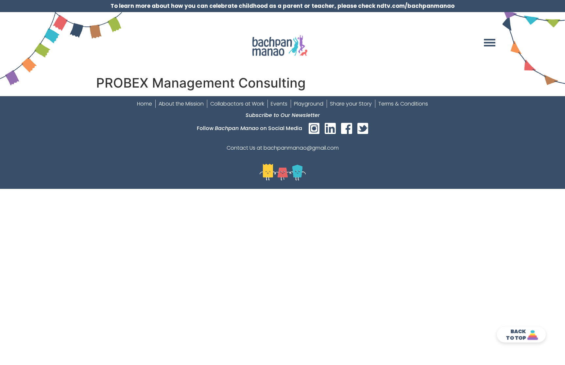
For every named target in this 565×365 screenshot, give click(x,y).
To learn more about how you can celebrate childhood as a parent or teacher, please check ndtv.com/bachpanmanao (282, 6)
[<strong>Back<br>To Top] (532, 334)
